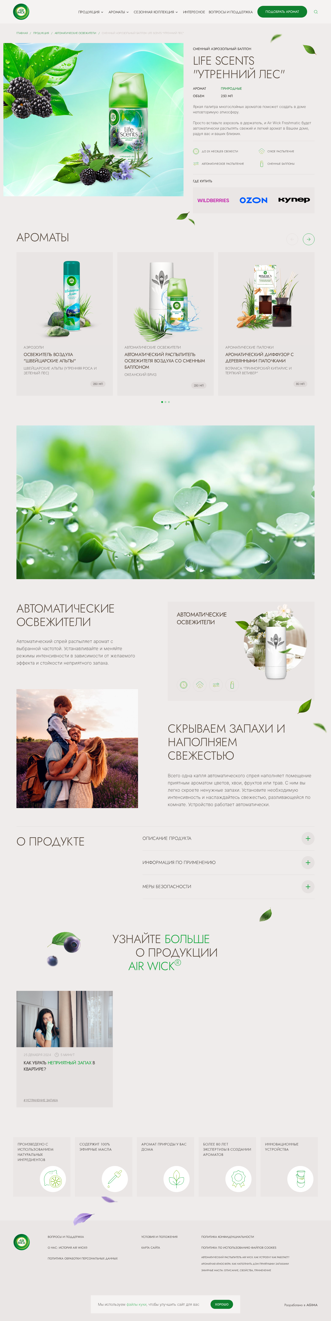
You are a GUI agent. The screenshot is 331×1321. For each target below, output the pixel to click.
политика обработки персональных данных (83, 1258)
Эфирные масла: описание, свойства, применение (236, 1270)
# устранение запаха (41, 1100)
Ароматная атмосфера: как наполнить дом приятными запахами (245, 1263)
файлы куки (136, 1304)
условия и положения (159, 1237)
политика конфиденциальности (227, 1237)
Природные (231, 88)
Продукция (41, 33)
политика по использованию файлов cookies (238, 1248)
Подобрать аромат (282, 11)
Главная (21, 33)
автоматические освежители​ (75, 33)
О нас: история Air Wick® (67, 1248)
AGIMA (311, 1305)
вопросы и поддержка (66, 1237)
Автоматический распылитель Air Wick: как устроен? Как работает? (245, 1257)
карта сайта (150, 1248)
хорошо (222, 1304)
